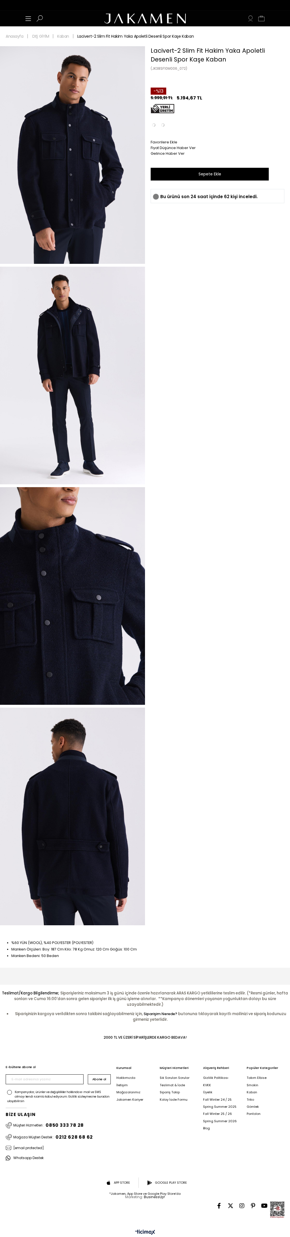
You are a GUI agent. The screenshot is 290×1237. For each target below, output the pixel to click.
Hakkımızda (125, 1078)
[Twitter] (230, 1206)
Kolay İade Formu (173, 1100)
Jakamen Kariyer (129, 1100)
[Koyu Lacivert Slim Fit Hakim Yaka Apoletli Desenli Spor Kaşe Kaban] (154, 125)
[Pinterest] (253, 1206)
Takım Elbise (256, 1078)
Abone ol (99, 1079)
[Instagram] (242, 1206)
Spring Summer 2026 (220, 1121)
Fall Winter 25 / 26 (217, 1114)
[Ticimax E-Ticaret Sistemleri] (145, 1233)
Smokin (252, 1085)
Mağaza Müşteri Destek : (53, 1137)
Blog (206, 1128)
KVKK (207, 1085)
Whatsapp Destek (28, 1158)
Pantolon (254, 1114)
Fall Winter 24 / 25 (217, 1100)
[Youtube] (264, 1206)
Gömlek (253, 1107)
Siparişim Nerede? (160, 1014)
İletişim (122, 1085)
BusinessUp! (154, 1196)
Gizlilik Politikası (215, 1078)
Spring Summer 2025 (219, 1107)
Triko (250, 1100)
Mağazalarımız (128, 1092)
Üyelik (207, 1092)
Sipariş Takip (170, 1092)
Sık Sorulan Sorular (174, 1078)
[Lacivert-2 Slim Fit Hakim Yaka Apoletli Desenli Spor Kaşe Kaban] (163, 125)
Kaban (252, 1092)
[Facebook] (219, 1206)
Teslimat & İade (172, 1085)
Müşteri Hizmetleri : (48, 1125)
